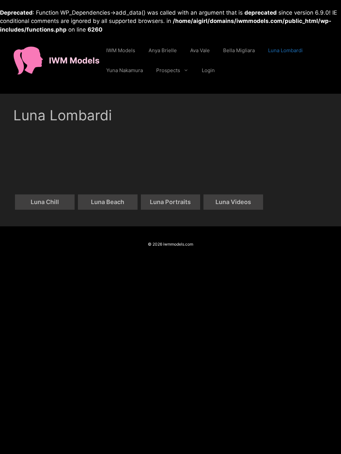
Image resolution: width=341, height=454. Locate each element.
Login (208, 70)
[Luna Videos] (233, 164)
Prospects (168, 70)
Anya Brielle (163, 50)
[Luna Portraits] (170, 164)
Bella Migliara (239, 50)
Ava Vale (200, 50)
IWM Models (74, 60)
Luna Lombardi (285, 50)
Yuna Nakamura (124, 70)
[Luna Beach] (108, 164)
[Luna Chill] (45, 164)
